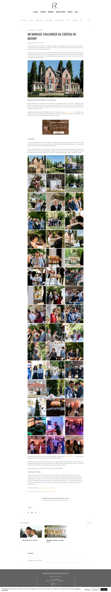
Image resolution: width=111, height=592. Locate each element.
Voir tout (89, 522)
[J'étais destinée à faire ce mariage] (31, 531)
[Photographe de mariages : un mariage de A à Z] (55, 531)
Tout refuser (95, 589)
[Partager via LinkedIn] (32, 512)
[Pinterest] (52, 584)
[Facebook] (58, 584)
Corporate (74, 20)
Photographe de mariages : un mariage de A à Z (55, 541)
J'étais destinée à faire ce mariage (29, 540)
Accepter (104, 589)
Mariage (31, 20)
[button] (60, 12)
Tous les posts (23, 20)
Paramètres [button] (87, 589)
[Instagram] (55, 584)
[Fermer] (109, 589)
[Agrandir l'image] (37, 164)
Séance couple (39, 20)
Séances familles (48, 20)
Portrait (67, 20)
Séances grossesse (59, 20)
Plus (81, 20)
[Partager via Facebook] (28, 512)
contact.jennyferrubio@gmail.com (57, 580)
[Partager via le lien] (35, 512)
